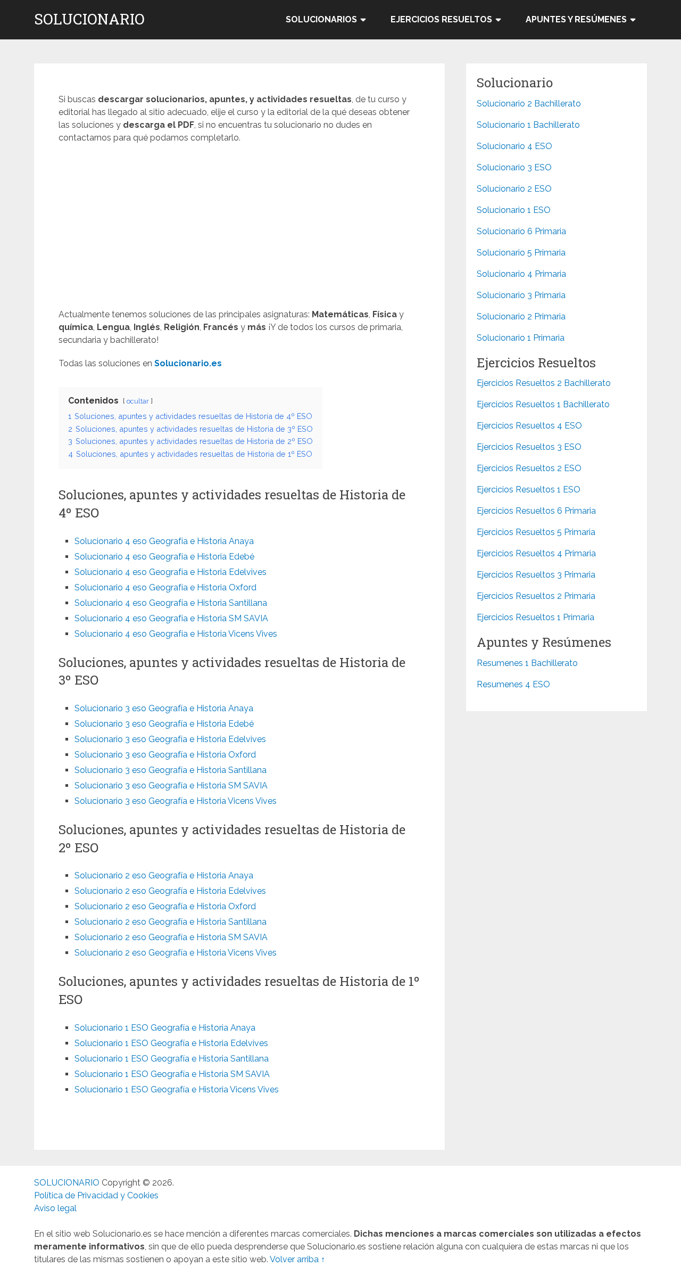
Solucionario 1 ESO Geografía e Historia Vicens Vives (176, 1089)
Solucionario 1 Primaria (520, 338)
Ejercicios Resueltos (441, 19)
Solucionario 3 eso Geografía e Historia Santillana (170, 770)
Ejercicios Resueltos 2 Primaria (536, 596)
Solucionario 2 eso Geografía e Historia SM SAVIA (171, 937)
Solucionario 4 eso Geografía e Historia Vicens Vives (175, 634)
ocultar (138, 401)
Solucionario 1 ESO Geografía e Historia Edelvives (171, 1043)
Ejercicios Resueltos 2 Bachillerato (544, 383)
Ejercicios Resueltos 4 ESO (529, 426)
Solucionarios (321, 19)
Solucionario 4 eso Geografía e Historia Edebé (164, 557)
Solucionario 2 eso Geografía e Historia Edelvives (170, 891)
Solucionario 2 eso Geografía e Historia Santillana (170, 922)
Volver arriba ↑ (297, 1259)
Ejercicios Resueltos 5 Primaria (536, 532)
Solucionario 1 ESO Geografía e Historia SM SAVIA (172, 1074)
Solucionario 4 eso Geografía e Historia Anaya (164, 541)
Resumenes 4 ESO (513, 684)
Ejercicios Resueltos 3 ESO (529, 447)
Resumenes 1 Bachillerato (527, 663)
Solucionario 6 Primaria (521, 231)
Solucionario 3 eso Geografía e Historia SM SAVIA (171, 785)
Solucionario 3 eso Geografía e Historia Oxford (165, 755)
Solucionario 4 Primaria (521, 274)
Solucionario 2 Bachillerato (529, 103)
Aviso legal (55, 1208)
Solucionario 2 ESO (514, 189)
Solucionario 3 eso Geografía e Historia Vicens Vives (175, 801)
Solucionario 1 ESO (514, 210)
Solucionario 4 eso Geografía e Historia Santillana (170, 603)
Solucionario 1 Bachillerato (528, 125)
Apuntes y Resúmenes (576, 19)
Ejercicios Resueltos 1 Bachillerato (543, 404)
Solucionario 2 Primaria (521, 316)
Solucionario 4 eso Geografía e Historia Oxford (165, 587)
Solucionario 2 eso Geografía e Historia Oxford (165, 906)
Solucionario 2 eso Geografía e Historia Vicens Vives (175, 953)
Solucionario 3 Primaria (521, 295)
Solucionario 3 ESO (514, 167)
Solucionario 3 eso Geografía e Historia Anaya (163, 708)
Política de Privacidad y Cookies (96, 1195)
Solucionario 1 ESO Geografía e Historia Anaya (164, 1028)
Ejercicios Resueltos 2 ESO (529, 468)
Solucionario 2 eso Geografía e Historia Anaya (163, 875)
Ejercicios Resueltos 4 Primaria (536, 553)
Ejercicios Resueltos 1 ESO (528, 489)
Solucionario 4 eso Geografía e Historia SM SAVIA (171, 618)
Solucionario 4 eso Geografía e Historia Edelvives (170, 572)
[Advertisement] (239, 229)
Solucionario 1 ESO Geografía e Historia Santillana (171, 1059)
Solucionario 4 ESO (514, 146)
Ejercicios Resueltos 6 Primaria (536, 511)
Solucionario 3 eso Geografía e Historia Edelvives (170, 739)
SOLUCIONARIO (89, 19)
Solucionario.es (188, 363)
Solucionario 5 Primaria (521, 253)
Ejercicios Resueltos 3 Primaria (536, 575)
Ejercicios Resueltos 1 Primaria (535, 617)
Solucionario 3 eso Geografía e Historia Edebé (164, 724)
